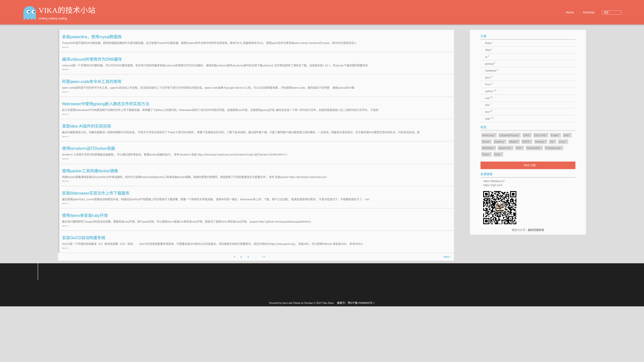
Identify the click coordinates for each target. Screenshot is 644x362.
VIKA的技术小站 (64, 10)
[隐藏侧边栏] (580, 35)
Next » (447, 257)
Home (570, 12)
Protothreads (553, 148)
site (488, 105)
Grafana (500, 141)
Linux (563, 141)
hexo (287, 303)
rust (489, 98)
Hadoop (540, 141)
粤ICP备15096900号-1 (357, 303)
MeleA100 (506, 148)
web (489, 118)
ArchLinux (489, 135)
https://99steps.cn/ (494, 181)
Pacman (307, 303)
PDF (519, 148)
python (490, 91)
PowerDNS (534, 148)
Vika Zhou (325, 303)
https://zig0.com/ (492, 185)
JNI (553, 141)
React (486, 154)
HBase (514, 141)
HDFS (527, 141)
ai (487, 56)
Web (489, 50)
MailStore (488, 148)
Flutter (555, 135)
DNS (527, 135)
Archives (589, 12)
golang (490, 63)
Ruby (489, 43)
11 (263, 257)
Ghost (486, 141)
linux (489, 84)
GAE (567, 135)
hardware (491, 70)
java (489, 77)
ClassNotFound (509, 135)
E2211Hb (540, 135)
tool (489, 111)
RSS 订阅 (530, 165)
